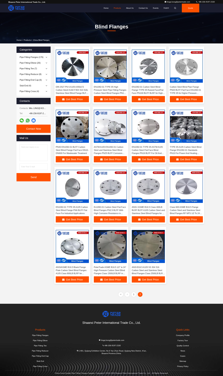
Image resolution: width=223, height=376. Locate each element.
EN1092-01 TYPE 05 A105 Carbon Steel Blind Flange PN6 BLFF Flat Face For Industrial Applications (72, 210)
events (155, 8)
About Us (130, 8)
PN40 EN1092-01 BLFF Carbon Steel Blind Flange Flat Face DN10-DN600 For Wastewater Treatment (72, 150)
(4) (25, 86)
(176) (31, 57)
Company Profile (183, 335)
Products (117, 8)
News (183, 351)
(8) (30, 74)
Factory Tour (183, 340)
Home (106, 8)
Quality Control (183, 346)
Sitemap (182, 361)
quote (190, 8)
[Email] (33, 120)
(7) (28, 68)
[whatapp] (27, 120)
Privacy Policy (182, 366)
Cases (182, 356)
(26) (30, 63)
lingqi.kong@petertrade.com (179, 2)
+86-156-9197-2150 (206, 2)
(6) (31, 80)
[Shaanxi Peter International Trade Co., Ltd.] (16, 8)
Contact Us (143, 8)
